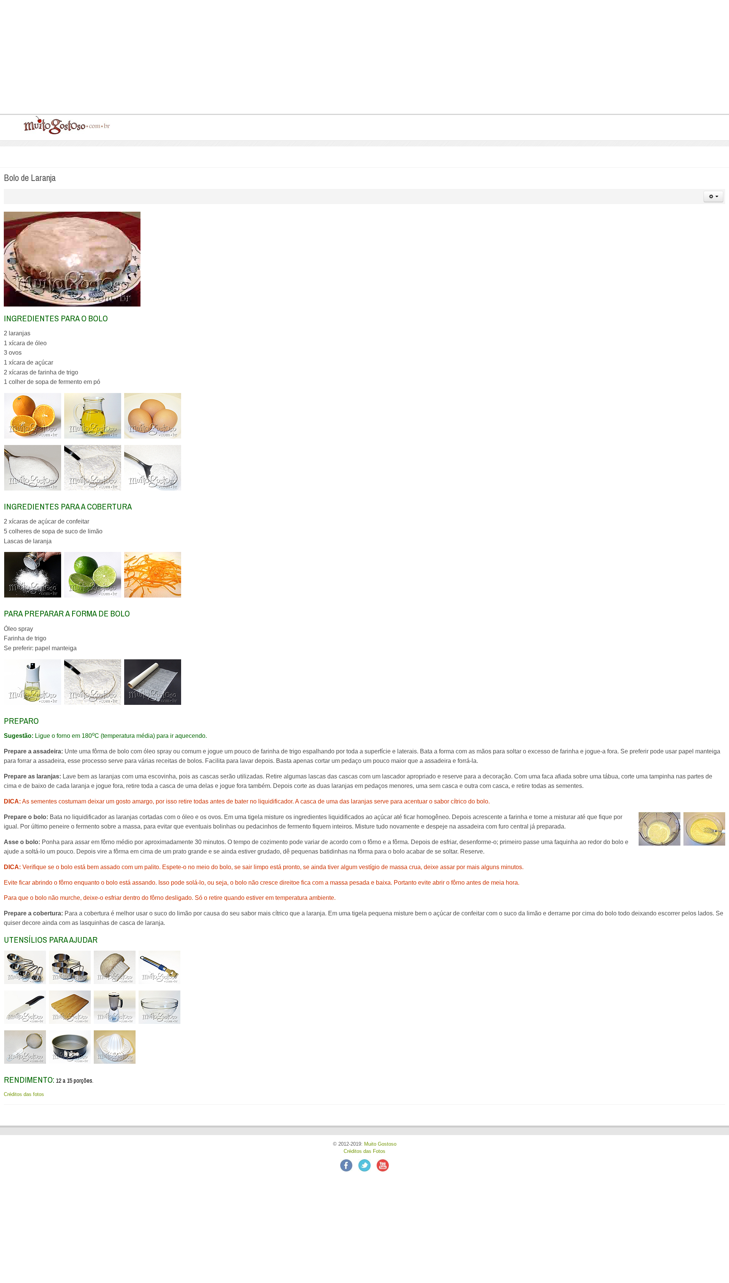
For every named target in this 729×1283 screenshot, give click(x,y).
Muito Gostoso (380, 1144)
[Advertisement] (228, 57)
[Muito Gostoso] (64, 124)
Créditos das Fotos (364, 1151)
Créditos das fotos (24, 1094)
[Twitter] (367, 1165)
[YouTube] (383, 1165)
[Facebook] (349, 1165)
